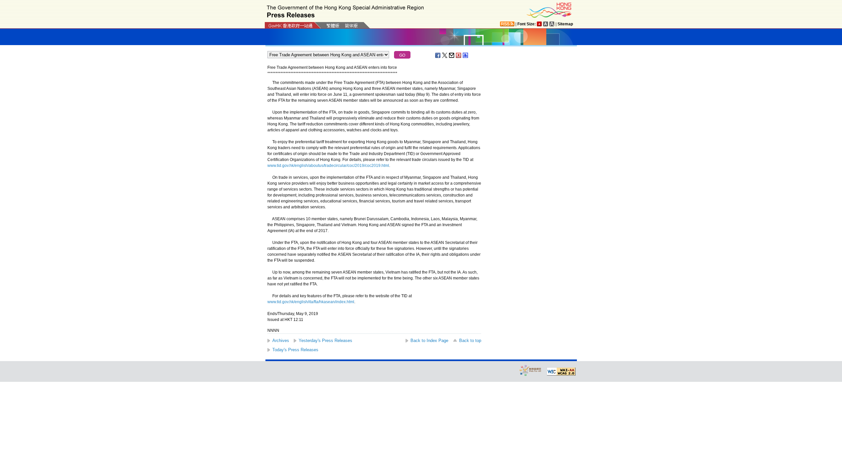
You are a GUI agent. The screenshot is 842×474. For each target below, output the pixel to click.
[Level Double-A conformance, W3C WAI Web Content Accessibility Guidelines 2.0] (561, 371)
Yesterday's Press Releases (325, 340)
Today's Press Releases (295, 349)
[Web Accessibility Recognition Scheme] (530, 370)
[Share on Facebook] (438, 55)
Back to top (470, 340)
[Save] (459, 55)
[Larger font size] (545, 23)
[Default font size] (539, 23)
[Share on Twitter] (445, 55)
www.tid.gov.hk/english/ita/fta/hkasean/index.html (310, 302)
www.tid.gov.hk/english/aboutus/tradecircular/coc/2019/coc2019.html (328, 165)
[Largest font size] (552, 23)
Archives (280, 340)
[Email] (452, 55)
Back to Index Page (429, 340)
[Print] (466, 55)
